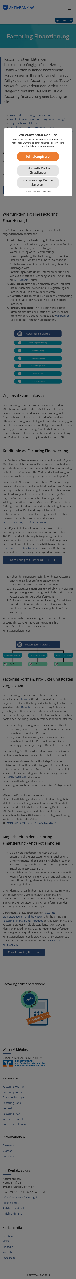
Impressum (47, 191)
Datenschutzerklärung (33, 191)
